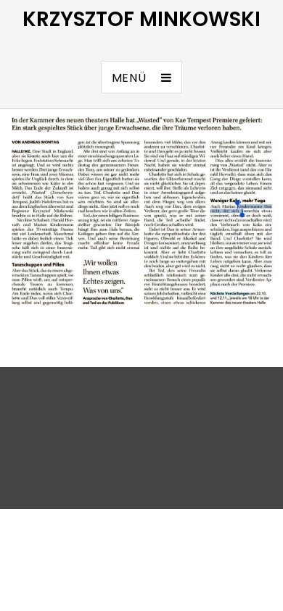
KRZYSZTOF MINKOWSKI (141, 19)
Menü (129, 77)
